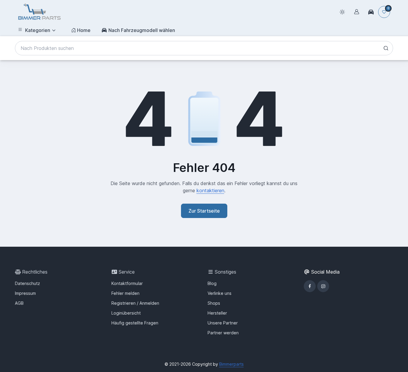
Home (84, 30)
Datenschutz (27, 283)
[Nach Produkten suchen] (386, 48)
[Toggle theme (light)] (342, 12)
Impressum (25, 293)
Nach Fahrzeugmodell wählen (141, 30)
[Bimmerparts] (39, 12)
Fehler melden (125, 293)
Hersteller (217, 312)
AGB (19, 303)
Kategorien (37, 30)
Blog (212, 283)
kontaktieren (210, 190)
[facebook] (310, 286)
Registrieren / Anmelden (135, 303)
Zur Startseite (204, 211)
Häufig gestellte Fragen (134, 322)
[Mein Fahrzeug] (371, 12)
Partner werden (223, 332)
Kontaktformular (127, 283)
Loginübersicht (126, 312)
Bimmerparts (231, 364)
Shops (214, 303)
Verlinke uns (219, 293)
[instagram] (323, 286)
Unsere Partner (223, 322)
